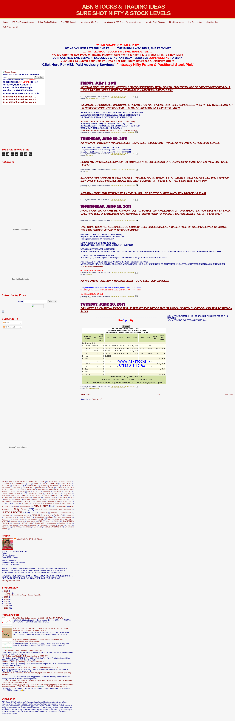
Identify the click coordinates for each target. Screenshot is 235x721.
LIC (3, 503)
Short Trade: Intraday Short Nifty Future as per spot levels (23, 662)
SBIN (49, 519)
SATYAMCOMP (32, 519)
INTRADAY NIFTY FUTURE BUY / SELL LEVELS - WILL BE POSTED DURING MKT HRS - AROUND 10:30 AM (143, 193)
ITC (87, 171)
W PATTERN (27, 527)
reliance (50, 517)
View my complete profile (11, 581)
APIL (29, 484)
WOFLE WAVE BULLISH (53, 527)
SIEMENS (14, 521)
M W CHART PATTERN (51, 503)
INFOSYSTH (37, 499)
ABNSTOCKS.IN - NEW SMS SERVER (29, 482)
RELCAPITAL (39, 517)
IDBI (54, 497)
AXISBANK (54, 484)
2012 (6, 603)
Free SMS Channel (68, 22)
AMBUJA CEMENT (18, 484)
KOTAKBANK (67, 501)
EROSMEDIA (57, 492)
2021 (6, 591)
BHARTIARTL (66, 486)
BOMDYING (60, 488)
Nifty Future (89, 155)
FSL (24, 493)
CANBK (22, 490)
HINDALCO (56, 495)
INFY (45, 499)
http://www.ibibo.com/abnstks (92, 266)
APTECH (36, 484)
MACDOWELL (66, 503)
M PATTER (36, 503)
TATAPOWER (39, 523)
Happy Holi (5, 495)
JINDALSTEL (28, 501)
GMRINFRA (32, 493)
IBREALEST (37, 497)
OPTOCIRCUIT (66, 513)
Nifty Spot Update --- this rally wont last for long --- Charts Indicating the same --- (31, 667)
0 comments (130, 97)
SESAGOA (58, 519)
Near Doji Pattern (25, 506)
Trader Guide (12, 525)
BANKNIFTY (31, 486)
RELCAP (29, 517)
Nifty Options (61, 506)
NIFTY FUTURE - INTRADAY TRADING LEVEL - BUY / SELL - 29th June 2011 (125, 280)
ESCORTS (67, 492)
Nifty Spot (20, 509)
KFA (58, 501)
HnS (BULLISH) (7, 497)
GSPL (41, 493)
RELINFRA (5, 519)
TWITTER (43, 525)
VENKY (69, 525)
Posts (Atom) (97, 399)
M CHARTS (26, 503)
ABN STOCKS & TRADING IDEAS (29, 539)
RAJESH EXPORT (10, 517)
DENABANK (21, 492)
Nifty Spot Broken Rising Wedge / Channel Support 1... (23, 595)
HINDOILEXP (67, 495)
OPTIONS (54, 513)
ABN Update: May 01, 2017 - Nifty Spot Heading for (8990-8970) (25, 656)
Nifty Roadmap (90, 98)
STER (40, 521)
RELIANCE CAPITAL (64, 517)
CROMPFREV (42, 490)
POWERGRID (47, 515)
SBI (42, 519)
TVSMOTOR (33, 525)
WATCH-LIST (38, 527)
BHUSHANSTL (28, 488)
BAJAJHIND (5, 486)
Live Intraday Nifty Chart (89, 22)
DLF (28, 492)
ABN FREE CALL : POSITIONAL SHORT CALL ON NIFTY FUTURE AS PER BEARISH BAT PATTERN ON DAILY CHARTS (41, 629)
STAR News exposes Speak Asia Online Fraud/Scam (22, 650)
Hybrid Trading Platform (47, 22)
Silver (22, 521)
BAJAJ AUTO (66, 484)
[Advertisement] (117, 36)
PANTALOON (6, 515)
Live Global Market (176, 22)
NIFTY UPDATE (100, 98)
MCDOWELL (6, 506)
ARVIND (44, 484)
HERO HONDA (34, 495)
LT (8, 503)
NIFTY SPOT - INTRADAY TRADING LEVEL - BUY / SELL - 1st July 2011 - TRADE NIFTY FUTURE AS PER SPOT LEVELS (150, 142)
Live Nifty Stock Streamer (155, 22)
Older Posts (228, 394)
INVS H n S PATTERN (57, 499)
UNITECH (61, 525)
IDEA (60, 497)
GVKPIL (48, 493)
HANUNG (57, 493)
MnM (15, 506)
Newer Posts (86, 394)
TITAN (4, 525)
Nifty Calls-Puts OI (10, 27)
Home (5, 22)
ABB (10, 482)
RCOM (21, 517)
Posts (7, 323)
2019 (6, 597)
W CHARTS (16, 527)
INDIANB (17, 499)
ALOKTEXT (5, 484)
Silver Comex (31, 521)
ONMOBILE (43, 513)
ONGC (33, 513)
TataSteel (62, 523)
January (9, 593)
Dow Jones (36, 492)
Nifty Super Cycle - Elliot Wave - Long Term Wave (53, 509)
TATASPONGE (51, 523)
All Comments (10, 327)
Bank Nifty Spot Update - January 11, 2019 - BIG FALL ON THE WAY (38, 618)
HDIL (25, 495)
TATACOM (16, 523)
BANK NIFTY (17, 486)
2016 (6, 601)
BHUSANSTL (17, 488)
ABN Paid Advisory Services (23, 22)
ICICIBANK (47, 497)
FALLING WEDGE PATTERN (11, 493)
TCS (70, 523)
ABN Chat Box (212, 22)
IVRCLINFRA (6, 501)
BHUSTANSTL (40, 488)
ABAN (4, 482)
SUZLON (56, 521)
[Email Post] (136, 97)
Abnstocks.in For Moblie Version (60, 482)
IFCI (72, 497)
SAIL (23, 519)
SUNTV (48, 521)
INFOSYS (26, 499)
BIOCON (51, 488)
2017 (6, 599)
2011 (6, 606)
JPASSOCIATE (40, 501)
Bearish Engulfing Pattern (49, 486)
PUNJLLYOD (70, 515)
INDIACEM (7, 499)
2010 (6, 608)
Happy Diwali (67, 493)
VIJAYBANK (5, 527)
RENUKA (15, 519)
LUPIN (16, 503)
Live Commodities (195, 22)
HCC (12, 495)
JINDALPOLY (17, 501)
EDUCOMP (89, 274)
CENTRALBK (31, 490)
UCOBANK (51, 525)
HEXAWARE (46, 495)
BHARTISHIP (6, 488)
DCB (12, 492)
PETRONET (36, 515)
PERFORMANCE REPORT (21, 515)
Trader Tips (23, 525)
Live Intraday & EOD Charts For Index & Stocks (122, 22)
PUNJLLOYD (58, 515)
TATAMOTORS (27, 523)
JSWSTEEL (51, 501)
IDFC (66, 497)
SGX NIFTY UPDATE (92, 388)
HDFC (19, 495)
